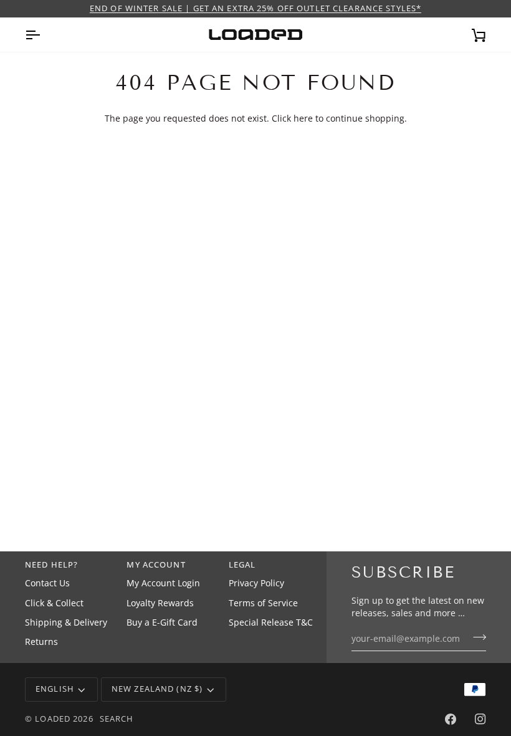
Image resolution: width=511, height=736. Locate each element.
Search (117, 719)
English (55, 689)
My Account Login (163, 583)
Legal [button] (242, 564)
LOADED (52, 719)
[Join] (476, 637)
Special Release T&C (271, 622)
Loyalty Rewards (160, 603)
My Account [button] (156, 564)
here (303, 118)
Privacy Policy (256, 583)
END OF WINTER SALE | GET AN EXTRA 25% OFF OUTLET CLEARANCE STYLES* (255, 8)
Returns (41, 641)
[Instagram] (480, 719)
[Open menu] (43, 34)
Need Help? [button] (51, 564)
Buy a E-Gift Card (162, 622)
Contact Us (47, 583)
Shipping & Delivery (66, 622)
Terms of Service (263, 603)
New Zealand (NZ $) (157, 689)
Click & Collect (54, 603)
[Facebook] (450, 719)
